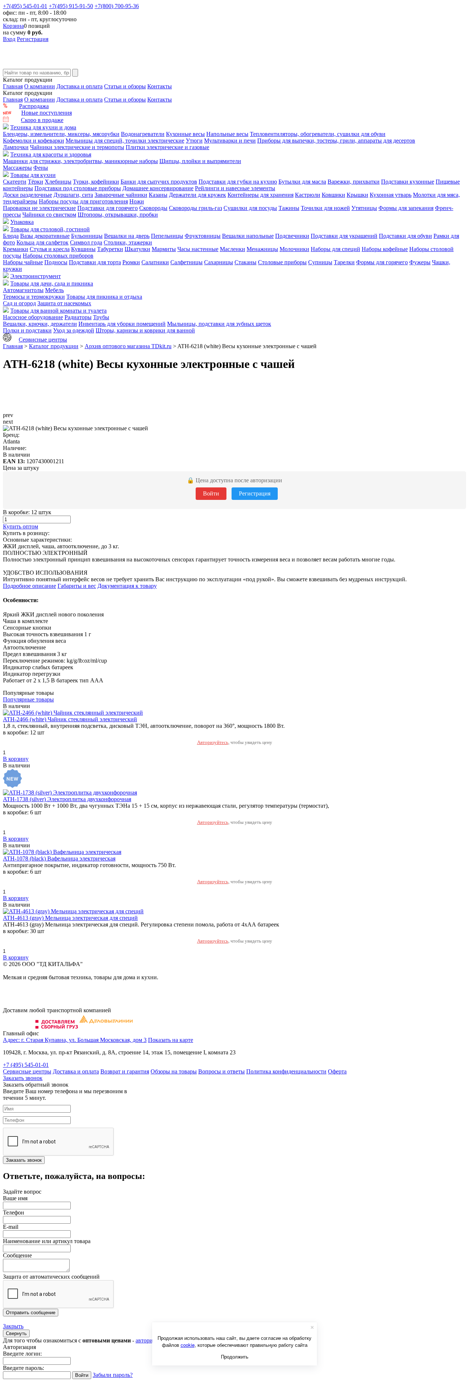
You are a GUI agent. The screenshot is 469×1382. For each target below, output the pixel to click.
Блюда (11, 236)
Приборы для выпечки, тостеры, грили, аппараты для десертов (336, 140)
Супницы (320, 262)
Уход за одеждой (73, 330)
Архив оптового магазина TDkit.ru (128, 346)
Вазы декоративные (45, 236)
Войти (211, 493)
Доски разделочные (27, 195)
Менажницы (262, 249)
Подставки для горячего (107, 208)
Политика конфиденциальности (286, 1071)
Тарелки (344, 262)
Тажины (288, 208)
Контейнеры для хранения (260, 195)
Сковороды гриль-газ (195, 208)
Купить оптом (20, 526)
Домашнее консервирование (157, 188)
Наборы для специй (335, 249)
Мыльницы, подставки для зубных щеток (219, 324)
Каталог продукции (53, 346)
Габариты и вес (77, 586)
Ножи (136, 201)
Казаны (158, 195)
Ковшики (333, 195)
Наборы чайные (23, 262)
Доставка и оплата (79, 86)
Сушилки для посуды (250, 208)
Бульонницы (87, 236)
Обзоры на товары (174, 1071)
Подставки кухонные (407, 181)
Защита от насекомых (64, 303)
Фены (40, 168)
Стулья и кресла (50, 249)
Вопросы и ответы (221, 1071)
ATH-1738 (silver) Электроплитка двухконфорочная (67, 799)
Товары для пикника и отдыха (104, 297)
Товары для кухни (33, 175)
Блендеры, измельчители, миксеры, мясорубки (61, 134)
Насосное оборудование (33, 317)
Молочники (294, 249)
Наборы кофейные (385, 249)
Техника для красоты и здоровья (50, 154)
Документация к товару (127, 586)
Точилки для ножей (325, 208)
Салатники (155, 262)
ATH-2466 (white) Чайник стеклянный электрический (70, 719)
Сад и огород (19, 303)
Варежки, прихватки (354, 181)
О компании (39, 86)
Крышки (357, 195)
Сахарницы (218, 262)
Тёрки (35, 181)
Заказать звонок (23, 1078)
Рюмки (131, 262)
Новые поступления (46, 113)
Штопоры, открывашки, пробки (118, 214)
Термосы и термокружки (34, 297)
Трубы (101, 317)
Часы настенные (197, 249)
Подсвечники (292, 236)
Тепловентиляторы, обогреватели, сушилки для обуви (317, 134)
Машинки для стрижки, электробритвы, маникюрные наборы (80, 161)
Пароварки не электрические (39, 208)
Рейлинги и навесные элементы (235, 188)
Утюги (194, 140)
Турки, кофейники (96, 181)
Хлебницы (58, 181)
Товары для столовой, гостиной (50, 229)
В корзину (16, 759)
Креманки (15, 249)
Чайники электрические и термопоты (77, 147)
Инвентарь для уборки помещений (122, 324)
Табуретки (110, 249)
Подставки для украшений (344, 236)
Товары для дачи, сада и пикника (51, 283)
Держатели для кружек (197, 195)
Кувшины (83, 249)
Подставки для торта (95, 262)
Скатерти (14, 181)
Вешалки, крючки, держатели (40, 324)
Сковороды (153, 208)
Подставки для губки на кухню (238, 181)
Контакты (159, 86)
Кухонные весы (185, 134)
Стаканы (245, 262)
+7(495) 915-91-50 (71, 6)
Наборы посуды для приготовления (83, 201)
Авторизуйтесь (212, 742)
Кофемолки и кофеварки (33, 140)
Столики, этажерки (128, 242)
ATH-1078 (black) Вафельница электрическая (59, 858)
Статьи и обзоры (125, 86)
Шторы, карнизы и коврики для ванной (145, 330)
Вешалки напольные (248, 236)
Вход (9, 39)
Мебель (54, 290)
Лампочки (16, 147)
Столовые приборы (282, 262)
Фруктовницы (203, 236)
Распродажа (34, 106)
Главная (13, 86)
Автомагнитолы (23, 290)
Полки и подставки (27, 330)
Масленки (232, 249)
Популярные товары (28, 699)
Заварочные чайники (121, 195)
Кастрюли (307, 195)
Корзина (13, 26)
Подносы (55, 262)
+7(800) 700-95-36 (117, 6)
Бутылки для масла (302, 181)
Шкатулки (137, 249)
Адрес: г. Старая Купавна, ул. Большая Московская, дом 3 (75, 1040)
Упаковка (22, 222)
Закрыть (13, 1326)
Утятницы (364, 208)
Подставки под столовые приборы (77, 188)
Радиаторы (78, 317)
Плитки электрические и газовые (167, 147)
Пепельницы (167, 236)
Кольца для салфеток (42, 242)
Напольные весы (227, 134)
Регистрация (32, 39)
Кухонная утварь (390, 195)
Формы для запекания (405, 208)
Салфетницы (186, 262)
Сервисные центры (43, 339)
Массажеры (17, 168)
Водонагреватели (143, 134)
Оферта (337, 1071)
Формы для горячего (382, 262)
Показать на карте (170, 1040)
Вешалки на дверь (126, 236)
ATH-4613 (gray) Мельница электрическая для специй (70, 918)
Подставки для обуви (405, 236)
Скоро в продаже (42, 120)
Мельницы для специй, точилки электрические (125, 140)
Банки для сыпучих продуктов (159, 181)
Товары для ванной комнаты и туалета (58, 310)
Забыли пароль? (113, 1375)
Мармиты (164, 249)
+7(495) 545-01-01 (25, 6)
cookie (188, 1344)
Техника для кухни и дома (43, 127)
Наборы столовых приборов (58, 256)
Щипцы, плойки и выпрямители (200, 161)
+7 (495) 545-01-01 (26, 1065)
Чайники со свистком (49, 214)
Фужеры (420, 262)
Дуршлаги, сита (73, 195)
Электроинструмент (35, 276)
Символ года (86, 242)
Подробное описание (29, 586)
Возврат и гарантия (124, 1071)
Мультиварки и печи (230, 140)
